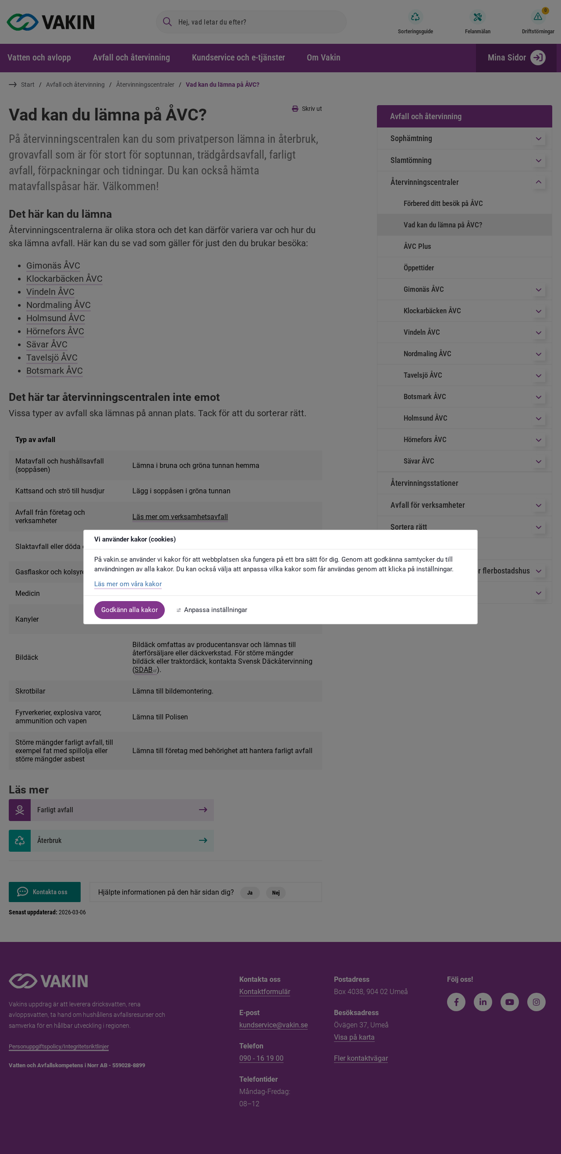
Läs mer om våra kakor (128, 584)
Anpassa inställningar (215, 610)
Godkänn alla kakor (129, 610)
